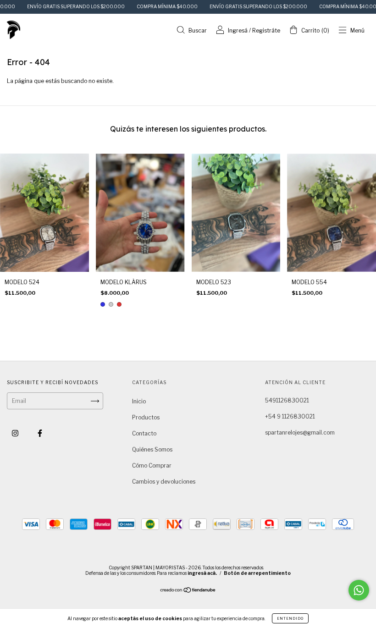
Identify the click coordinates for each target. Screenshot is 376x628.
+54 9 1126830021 (290, 416)
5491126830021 (287, 400)
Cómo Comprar (151, 465)
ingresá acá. (202, 573)
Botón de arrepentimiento (257, 573)
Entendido (290, 618)
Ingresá (238, 30)
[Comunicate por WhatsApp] (358, 590)
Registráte (266, 30)
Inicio (139, 401)
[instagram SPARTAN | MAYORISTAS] (16, 433)
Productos (146, 417)
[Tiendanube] (188, 591)
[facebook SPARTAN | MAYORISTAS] (40, 433)
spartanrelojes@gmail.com (300, 432)
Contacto (144, 433)
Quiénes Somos (152, 449)
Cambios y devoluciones (163, 481)
